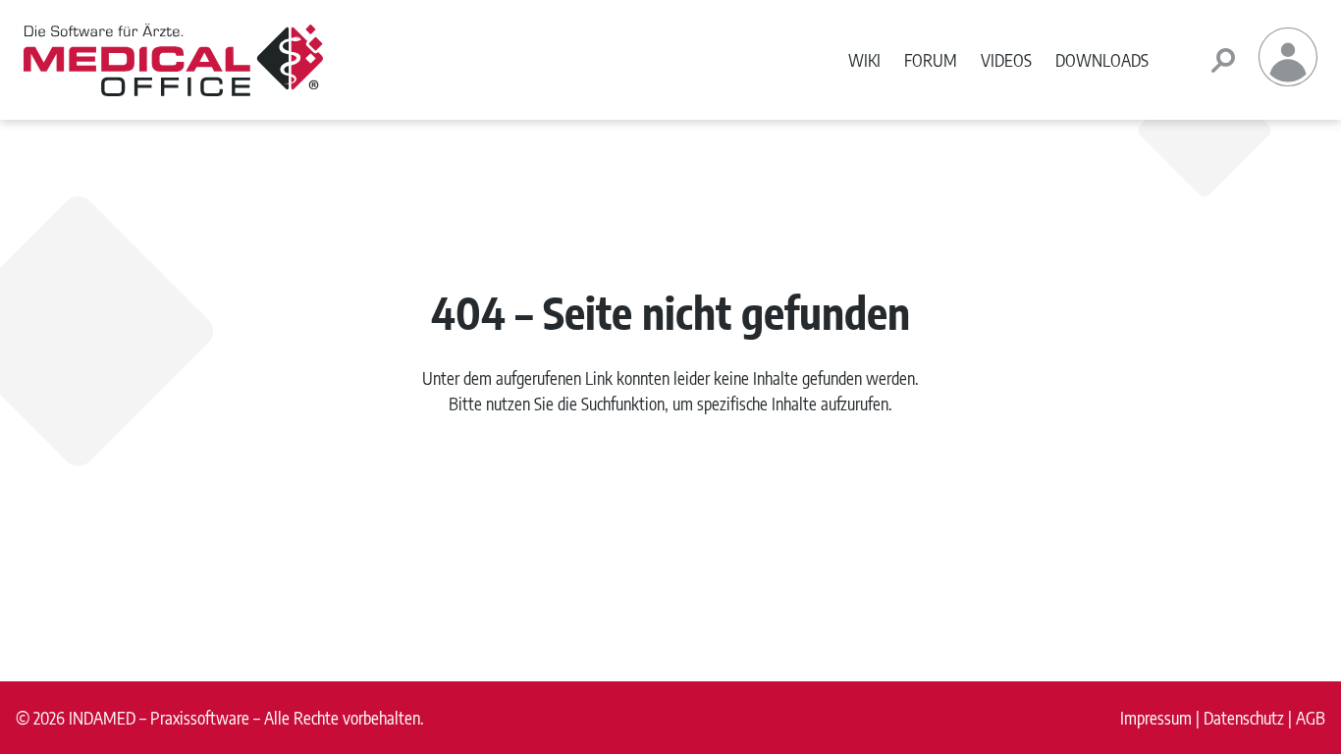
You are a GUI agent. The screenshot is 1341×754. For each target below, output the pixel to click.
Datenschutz (1244, 717)
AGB (1310, 717)
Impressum (1156, 717)
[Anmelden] (1288, 79)
